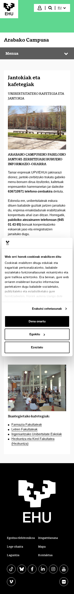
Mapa (42, 546)
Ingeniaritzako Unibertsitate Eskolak (36, 434)
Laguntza (13, 555)
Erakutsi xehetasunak (47, 308)
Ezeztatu (37, 347)
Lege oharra (15, 546)
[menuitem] (62, 8)
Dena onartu (37, 321)
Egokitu (34, 334)
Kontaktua (45, 555)
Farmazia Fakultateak (26, 424)
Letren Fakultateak (24, 429)
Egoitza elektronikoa (21, 537)
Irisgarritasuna (48, 537)
